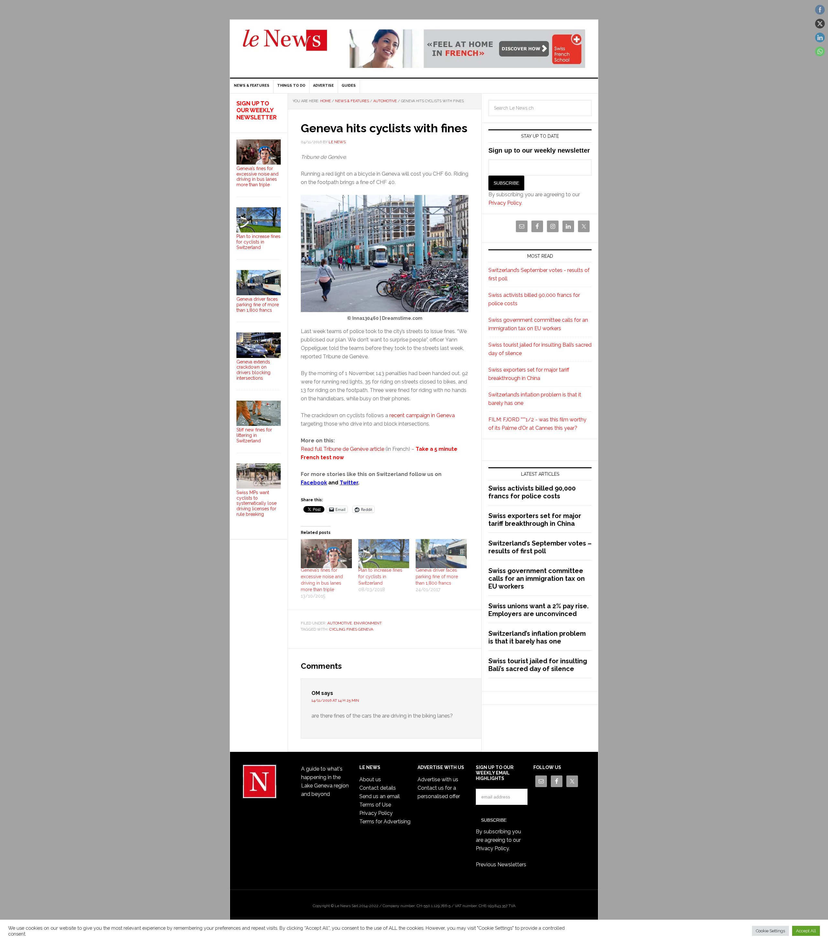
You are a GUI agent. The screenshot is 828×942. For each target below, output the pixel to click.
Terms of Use (375, 805)
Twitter (349, 483)
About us (370, 779)
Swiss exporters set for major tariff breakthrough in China (534, 519)
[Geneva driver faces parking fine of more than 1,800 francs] (441, 553)
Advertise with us (438, 779)
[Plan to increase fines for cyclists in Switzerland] (383, 553)
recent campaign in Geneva (422, 415)
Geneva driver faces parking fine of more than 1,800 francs (437, 577)
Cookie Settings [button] (770, 930)
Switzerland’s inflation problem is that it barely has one (537, 637)
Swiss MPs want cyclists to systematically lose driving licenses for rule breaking (256, 503)
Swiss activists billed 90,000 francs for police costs (532, 492)
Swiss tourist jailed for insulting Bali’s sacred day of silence (537, 665)
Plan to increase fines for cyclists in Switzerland (380, 577)
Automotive (339, 623)
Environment (368, 623)
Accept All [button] (806, 930)
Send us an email (379, 796)
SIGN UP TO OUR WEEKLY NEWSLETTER (256, 110)
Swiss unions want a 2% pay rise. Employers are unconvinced (538, 610)
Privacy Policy (504, 203)
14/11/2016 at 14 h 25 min (335, 700)
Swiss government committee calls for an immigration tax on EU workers (536, 578)
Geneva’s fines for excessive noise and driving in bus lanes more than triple (257, 176)
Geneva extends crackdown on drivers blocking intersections (253, 370)
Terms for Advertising (384, 821)
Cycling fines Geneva (351, 629)
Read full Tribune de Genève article (342, 449)
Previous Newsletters (501, 864)
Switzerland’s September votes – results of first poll (540, 547)
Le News (285, 44)
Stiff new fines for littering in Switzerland (254, 435)
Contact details (377, 788)
